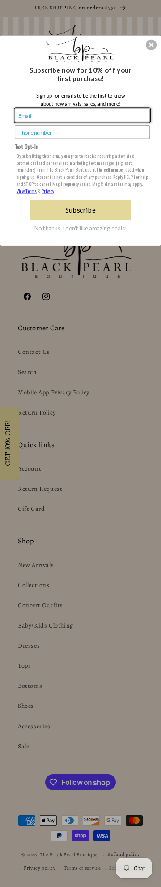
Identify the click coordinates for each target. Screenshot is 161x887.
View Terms (27, 190)
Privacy (48, 190)
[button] (151, 45)
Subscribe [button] (80, 209)
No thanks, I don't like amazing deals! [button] (80, 228)
